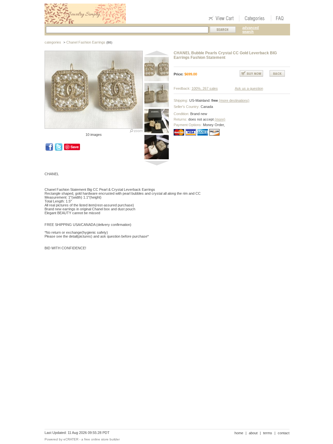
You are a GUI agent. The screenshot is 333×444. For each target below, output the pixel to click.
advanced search (250, 29)
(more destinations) (234, 100)
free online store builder (102, 439)
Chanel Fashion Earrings (85, 42)
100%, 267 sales (205, 88)
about (253, 433)
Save (75, 146)
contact (283, 433)
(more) (220, 119)
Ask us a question (249, 88)
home (238, 433)
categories (53, 42)
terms (267, 433)
